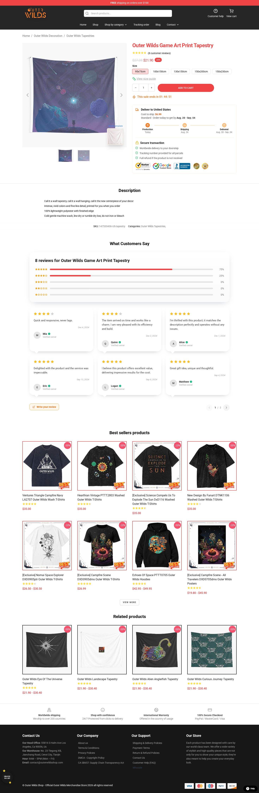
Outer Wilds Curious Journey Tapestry (210, 679)
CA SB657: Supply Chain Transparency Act (101, 762)
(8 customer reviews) (159, 53)
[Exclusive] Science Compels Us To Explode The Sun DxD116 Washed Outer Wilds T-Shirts (153, 499)
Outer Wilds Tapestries (80, 36)
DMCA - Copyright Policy (91, 757)
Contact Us (139, 757)
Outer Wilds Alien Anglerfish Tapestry (155, 679)
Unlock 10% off (7, 777)
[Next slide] (121, 95)
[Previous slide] (28, 95)
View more (129, 602)
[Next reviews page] (226, 407)
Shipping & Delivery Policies (147, 743)
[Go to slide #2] (83, 155)
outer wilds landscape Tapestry (97, 679)
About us (83, 743)
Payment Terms (141, 748)
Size (134, 65)
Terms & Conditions (88, 748)
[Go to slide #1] (65, 155)
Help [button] (253, 788)
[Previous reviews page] (209, 407)
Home (26, 36)
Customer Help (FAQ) (144, 762)
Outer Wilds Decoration (48, 36)
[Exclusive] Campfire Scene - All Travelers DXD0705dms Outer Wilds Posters (209, 579)
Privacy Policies (86, 752)
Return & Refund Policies (146, 752)
